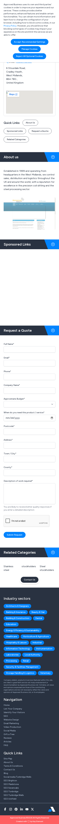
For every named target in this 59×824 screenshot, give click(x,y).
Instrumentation (44, 648)
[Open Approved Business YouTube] (26, 809)
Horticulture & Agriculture (36, 636)
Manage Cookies (29, 49)
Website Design (11, 719)
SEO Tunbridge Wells (14, 795)
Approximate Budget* (14, 399)
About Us (30, 122)
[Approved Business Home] (51, 809)
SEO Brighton (10, 780)
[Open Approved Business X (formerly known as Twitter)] (32, 809)
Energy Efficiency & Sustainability (22, 630)
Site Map (8, 758)
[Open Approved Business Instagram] (10, 809)
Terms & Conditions (13, 766)
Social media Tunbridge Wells (17, 777)
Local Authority (32, 654)
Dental (38, 618)
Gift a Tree (9, 734)
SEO (6, 716)
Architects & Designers (17, 606)
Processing (11, 661)
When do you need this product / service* (24, 412)
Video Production (12, 727)
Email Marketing (11, 723)
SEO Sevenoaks (11, 788)
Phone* (7, 371)
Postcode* (9, 426)
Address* (8, 440)
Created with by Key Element (29, 821)
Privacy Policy (10, 25)
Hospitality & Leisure (16, 642)
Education (11, 624)
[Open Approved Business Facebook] (5, 809)
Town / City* (10, 453)
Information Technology (18, 648)
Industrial (37, 642)
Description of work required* (18, 481)
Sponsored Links (15, 131)
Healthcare (11, 636)
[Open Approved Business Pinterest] (16, 809)
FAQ (6, 745)
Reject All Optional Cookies (29, 56)
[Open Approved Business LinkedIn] (21, 809)
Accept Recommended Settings (29, 42)
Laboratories (12, 654)
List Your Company (13, 708)
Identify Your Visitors (14, 712)
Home (7, 705)
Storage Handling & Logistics (20, 673)
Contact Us (29, 579)
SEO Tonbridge (11, 791)
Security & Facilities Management (22, 667)
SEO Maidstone (11, 784)
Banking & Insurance (15, 612)
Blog (6, 773)
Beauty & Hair (38, 612)
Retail (26, 661)
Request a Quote (40, 131)
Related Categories (16, 139)
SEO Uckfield (10, 799)
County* (8, 467)
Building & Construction (17, 618)
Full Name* (9, 344)
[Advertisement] (29, 286)
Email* (7, 357)
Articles (7, 741)
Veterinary (45, 673)
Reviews (8, 738)
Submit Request (14, 535)
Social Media (10, 730)
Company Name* (12, 385)
